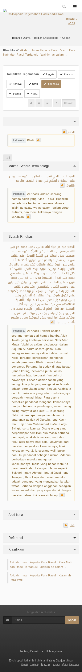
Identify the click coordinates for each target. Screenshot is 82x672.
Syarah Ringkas (20, 236)
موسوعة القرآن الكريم (66, 664)
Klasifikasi (15, 549)
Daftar (72, 620)
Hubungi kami (54, 651)
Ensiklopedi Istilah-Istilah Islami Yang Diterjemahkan (41, 660)
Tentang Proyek (29, 651)
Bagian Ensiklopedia (46, 38)
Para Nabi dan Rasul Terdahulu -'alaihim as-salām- (39, 52)
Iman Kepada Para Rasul (49, 50)
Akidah (66, 38)
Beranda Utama (21, 38)
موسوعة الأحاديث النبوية (35, 664)
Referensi (15, 538)
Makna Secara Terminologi (28, 166)
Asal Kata (15, 515)
